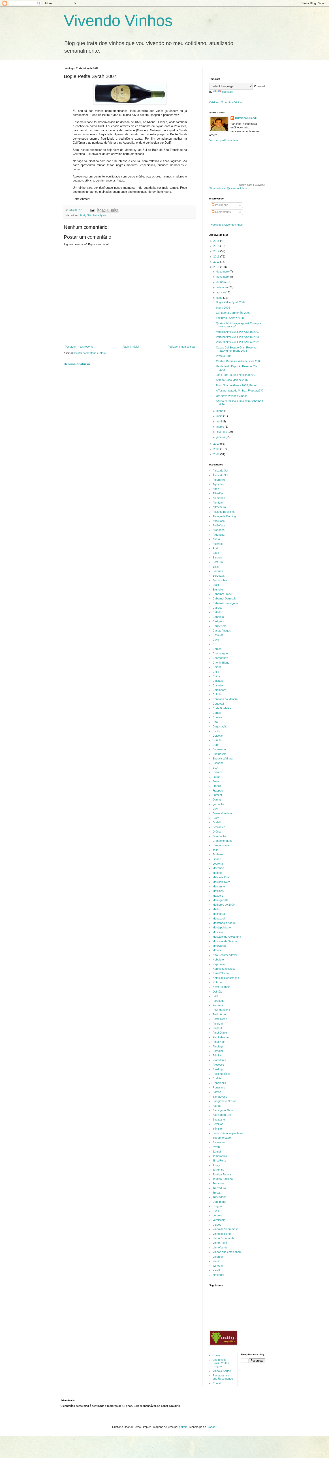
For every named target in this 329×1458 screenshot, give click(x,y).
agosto (220, 292)
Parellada (218, 1000)
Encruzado (219, 749)
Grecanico (219, 827)
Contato (217, 1383)
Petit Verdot (219, 1014)
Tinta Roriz (219, 1160)
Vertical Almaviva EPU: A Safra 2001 (238, 342)
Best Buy (218, 562)
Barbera (217, 557)
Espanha (218, 763)
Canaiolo (218, 617)
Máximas (218, 891)
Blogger (211, 1427)
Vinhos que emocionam (227, 1252)
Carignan (218, 621)
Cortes (217, 712)
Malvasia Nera (221, 882)
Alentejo (218, 502)
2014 (216, 251)
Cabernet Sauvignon (225, 603)
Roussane (219, 1087)
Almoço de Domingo (225, 516)
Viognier (218, 1256)
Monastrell (219, 918)
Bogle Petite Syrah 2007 (231, 302)
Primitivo (218, 1055)
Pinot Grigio (220, 1032)
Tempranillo (220, 1156)
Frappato (218, 790)
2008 (216, 454)
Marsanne (219, 886)
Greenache (219, 836)
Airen (216, 489)
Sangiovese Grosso (225, 1101)
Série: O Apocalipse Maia (228, 1133)
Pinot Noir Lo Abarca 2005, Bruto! (236, 385)
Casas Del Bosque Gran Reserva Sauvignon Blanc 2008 (236, 349)
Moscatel (218, 932)
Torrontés (218, 1169)
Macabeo (218, 868)
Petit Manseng (221, 1009)
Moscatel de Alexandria (227, 936)
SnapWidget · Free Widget (252, 185)
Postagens (221, 205)
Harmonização (222, 845)
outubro (221, 282)
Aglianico (218, 484)
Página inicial (130, 346)
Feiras (216, 777)
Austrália (218, 543)
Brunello (218, 589)
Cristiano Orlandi (245, 118)
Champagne (220, 653)
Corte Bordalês (222, 708)
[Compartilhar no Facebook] (112, 210)
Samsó (217, 1092)
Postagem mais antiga (181, 346)
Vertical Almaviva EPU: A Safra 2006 (238, 337)
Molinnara (219, 913)
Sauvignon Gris (222, 1114)
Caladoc (218, 612)
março (220, 426)
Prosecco (218, 1064)
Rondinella (219, 1083)
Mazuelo (218, 895)
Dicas (216, 731)
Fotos (216, 781)
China (216, 676)
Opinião (217, 991)
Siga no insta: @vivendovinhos (228, 188)
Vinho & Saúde (222, 1371)
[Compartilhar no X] (108, 210)
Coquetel (218, 703)
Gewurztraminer (222, 813)
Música (217, 950)
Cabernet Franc (222, 594)
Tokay (216, 1165)
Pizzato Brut (223, 356)
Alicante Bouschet (224, 511)
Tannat (217, 1151)
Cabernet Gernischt (224, 598)
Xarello (217, 1270)
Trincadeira (219, 1197)
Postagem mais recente (79, 346)
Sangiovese (220, 1096)
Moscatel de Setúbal (225, 941)
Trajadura (218, 1183)
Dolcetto (218, 735)
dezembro (222, 271)
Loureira (218, 863)
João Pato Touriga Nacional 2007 (236, 374)
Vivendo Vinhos (118, 20)
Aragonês (218, 530)
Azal (215, 548)
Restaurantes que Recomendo (223, 1377)
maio (219, 416)
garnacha (218, 804)
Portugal (218, 1051)
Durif (82, 215)
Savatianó (219, 1119)
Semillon (218, 1124)
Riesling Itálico (222, 1073)
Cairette (217, 607)
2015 (216, 246)
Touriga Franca (222, 1174)
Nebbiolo (218, 959)
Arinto (216, 539)
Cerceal (217, 649)
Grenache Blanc (222, 840)
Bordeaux (218, 575)
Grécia (217, 831)
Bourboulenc (220, 580)
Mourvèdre (219, 945)
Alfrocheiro (219, 507)
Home (216, 1355)
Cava (216, 639)
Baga (216, 552)
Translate (227, 91)
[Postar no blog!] (104, 210)
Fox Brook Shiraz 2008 (230, 318)
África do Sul (220, 475)
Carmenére (219, 626)
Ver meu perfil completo (223, 140)
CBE (215, 644)
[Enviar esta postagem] (92, 210)
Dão (215, 722)
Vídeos (217, 1224)
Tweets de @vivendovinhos (226, 224)
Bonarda (218, 571)
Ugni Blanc (219, 1201)
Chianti (217, 667)
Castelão (218, 635)
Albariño (218, 493)
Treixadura (219, 1188)
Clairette (218, 685)
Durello (217, 740)
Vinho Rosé (220, 1242)
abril (219, 421)
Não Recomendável (225, 955)
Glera (216, 818)
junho (220, 411)
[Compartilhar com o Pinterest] (116, 210)
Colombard (219, 690)
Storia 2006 (223, 307)
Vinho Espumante (223, 1238)
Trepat (216, 1192)
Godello (217, 822)
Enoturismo (219, 754)
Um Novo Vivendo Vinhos (231, 396)
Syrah (216, 1147)
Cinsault (218, 680)
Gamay (217, 799)
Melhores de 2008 (224, 904)
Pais (215, 996)
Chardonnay (220, 658)
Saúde (217, 1106)
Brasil (216, 584)
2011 (216, 267)
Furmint (217, 795)
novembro (222, 276)
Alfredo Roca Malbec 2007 (232, 380)
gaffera (183, 1427)
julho (219, 297)
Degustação (220, 726)
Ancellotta (219, 521)
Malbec (217, 872)
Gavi (215, 808)
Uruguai (217, 1206)
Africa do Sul (220, 470)
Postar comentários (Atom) (90, 353)
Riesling (218, 1069)
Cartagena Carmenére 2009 (233, 312)
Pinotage (218, 1046)
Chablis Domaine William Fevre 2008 (238, 361)
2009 (216, 449)
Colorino (218, 694)
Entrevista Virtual (223, 758)
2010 (216, 443)
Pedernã (218, 1005)
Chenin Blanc (221, 662)
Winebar (218, 1265)
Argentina (218, 534)
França (217, 785)
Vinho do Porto (222, 1233)
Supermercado (222, 1137)
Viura (216, 1261)
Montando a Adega (224, 923)
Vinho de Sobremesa (225, 1229)
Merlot (216, 909)
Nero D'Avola (221, 973)
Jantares (218, 854)
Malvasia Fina (221, 877)
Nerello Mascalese (224, 968)
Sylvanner (219, 1142)
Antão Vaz (219, 525)
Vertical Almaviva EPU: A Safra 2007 (238, 331)
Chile (216, 671)
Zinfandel (218, 1274)
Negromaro (219, 964)
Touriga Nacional (223, 1179)
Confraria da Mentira (225, 699)
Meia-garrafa (220, 900)
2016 (216, 240)
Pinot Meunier (221, 1037)
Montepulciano (222, 927)
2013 (216, 256)
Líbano (217, 859)
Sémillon (218, 1128)
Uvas (216, 1211)
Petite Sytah (99, 215)
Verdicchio (219, 1220)
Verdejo (217, 1215)
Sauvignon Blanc (223, 1110)
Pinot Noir (219, 1041)
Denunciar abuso (77, 364)
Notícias (217, 982)
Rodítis (217, 1078)
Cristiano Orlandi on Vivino (225, 102)
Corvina (217, 717)
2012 (216, 261)
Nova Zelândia (222, 987)
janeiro (221, 437)
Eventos (217, 772)
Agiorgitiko (219, 479)
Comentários (222, 212)
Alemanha (219, 498)
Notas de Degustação (226, 978)
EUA (89, 215)
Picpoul (217, 1028)
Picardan (218, 1023)
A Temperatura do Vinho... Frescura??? (239, 390)
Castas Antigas (222, 630)
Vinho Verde (220, 1247)
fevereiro (222, 431)
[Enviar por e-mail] (99, 210)
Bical (216, 566)
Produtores (219, 1060)
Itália (215, 850)
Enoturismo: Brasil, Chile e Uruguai (221, 1363)
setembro (222, 287)
